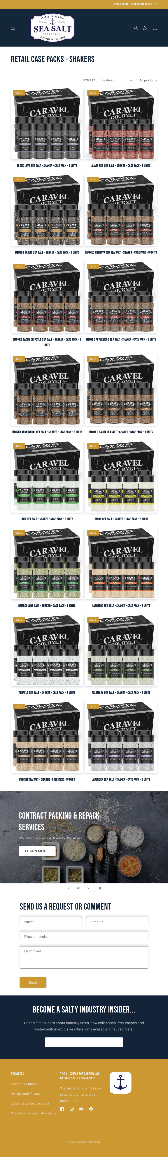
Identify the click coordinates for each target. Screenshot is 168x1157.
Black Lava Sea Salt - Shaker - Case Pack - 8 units (47, 166)
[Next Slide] (88, 888)
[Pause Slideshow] (99, 888)
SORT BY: (90, 80)
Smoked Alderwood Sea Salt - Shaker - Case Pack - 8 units (47, 432)
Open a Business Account (30, 1103)
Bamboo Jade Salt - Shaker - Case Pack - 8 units (46, 606)
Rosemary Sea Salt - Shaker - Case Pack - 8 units (121, 693)
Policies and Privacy (25, 1093)
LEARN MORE (37, 851)
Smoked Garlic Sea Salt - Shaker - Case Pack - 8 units (47, 253)
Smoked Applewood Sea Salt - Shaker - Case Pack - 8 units (121, 340)
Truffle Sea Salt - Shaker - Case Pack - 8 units (47, 693)
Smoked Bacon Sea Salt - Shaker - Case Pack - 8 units (121, 432)
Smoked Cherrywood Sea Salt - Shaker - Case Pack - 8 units (121, 253)
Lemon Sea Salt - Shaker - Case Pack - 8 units (121, 519)
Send (33, 982)
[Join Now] (118, 1042)
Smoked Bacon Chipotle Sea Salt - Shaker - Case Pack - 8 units (47, 342)
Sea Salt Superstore (88, 1141)
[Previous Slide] (69, 888)
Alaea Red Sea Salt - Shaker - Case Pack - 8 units (120, 166)
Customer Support (24, 1084)
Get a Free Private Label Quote (34, 1113)
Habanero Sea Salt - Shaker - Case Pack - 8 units (121, 606)
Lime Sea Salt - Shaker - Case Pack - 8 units (47, 519)
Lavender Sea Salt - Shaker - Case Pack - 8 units (121, 780)
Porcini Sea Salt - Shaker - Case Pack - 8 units (47, 780)
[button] (13, 28)
